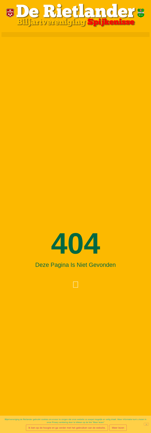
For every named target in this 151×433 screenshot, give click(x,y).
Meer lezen (118, 427)
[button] (75, 34)
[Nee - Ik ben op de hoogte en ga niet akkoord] (146, 424)
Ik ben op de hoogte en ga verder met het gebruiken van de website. (66, 427)
